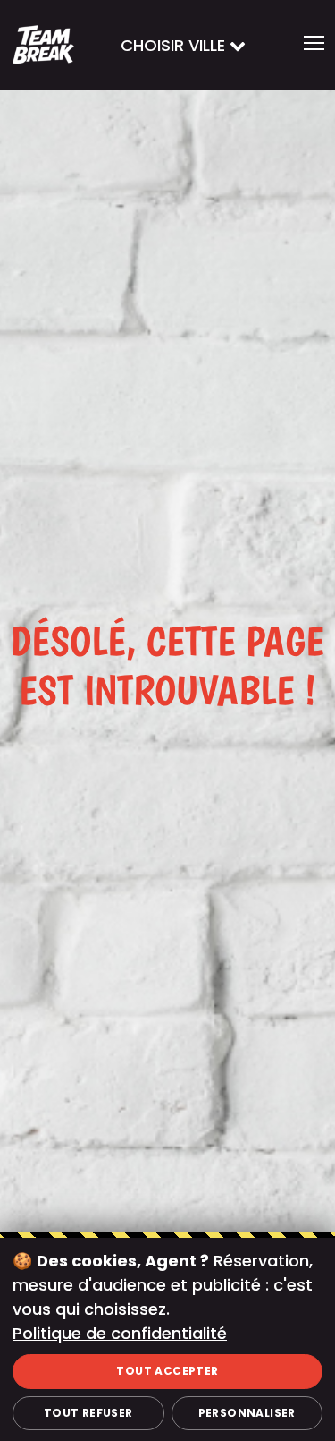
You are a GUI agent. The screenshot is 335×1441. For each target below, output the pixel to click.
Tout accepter (167, 1370)
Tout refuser (88, 1412)
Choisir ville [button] (175, 45)
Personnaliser (247, 1412)
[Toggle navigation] (314, 45)
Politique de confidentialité (120, 1333)
